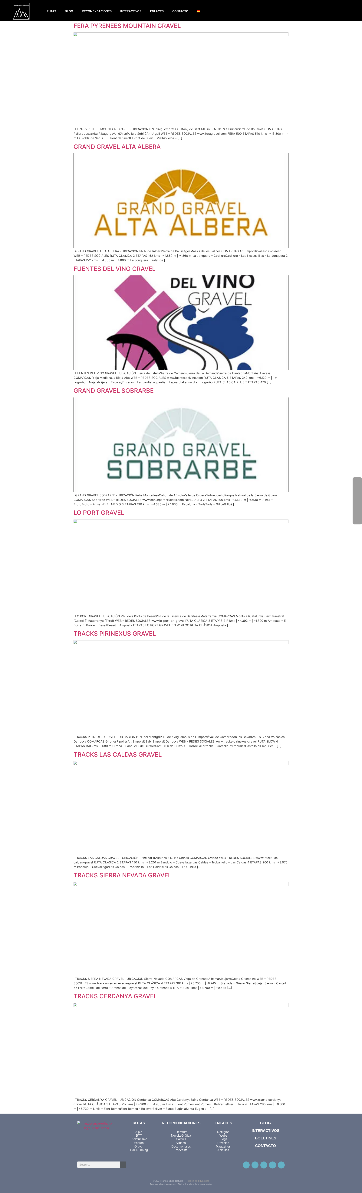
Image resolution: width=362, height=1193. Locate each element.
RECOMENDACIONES (97, 11)
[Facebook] (357, 482)
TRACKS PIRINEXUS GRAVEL (115, 633)
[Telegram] (281, 1164)
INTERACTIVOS (130, 11)
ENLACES (157, 11)
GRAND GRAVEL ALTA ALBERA (117, 146)
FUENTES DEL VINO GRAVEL (115, 268)
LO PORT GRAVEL (99, 512)
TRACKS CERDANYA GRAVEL (115, 996)
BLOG (69, 11)
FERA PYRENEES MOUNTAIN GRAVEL (127, 25)
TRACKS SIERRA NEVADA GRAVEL (122, 875)
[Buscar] (123, 1164)
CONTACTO (180, 11)
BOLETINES (265, 1138)
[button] (343, 11)
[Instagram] (263, 1164)
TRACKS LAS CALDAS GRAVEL (118, 754)
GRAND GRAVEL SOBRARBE (114, 390)
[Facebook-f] (246, 1164)
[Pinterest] (272, 1164)
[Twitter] (255, 1164)
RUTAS (51, 11)
